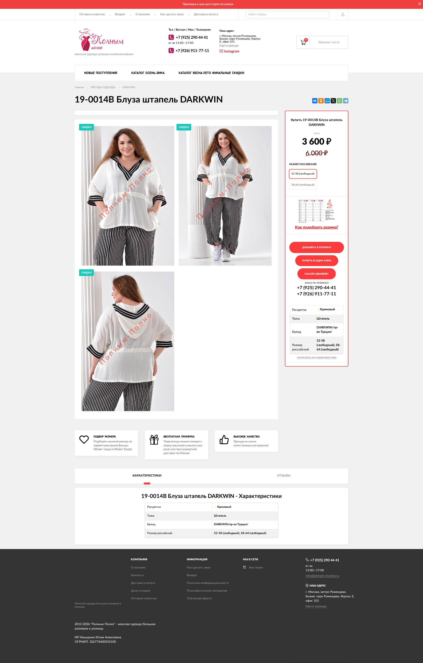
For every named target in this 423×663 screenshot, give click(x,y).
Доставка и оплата (206, 14)
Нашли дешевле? (316, 274)
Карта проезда (228, 45)
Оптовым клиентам (92, 14)
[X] (333, 100)
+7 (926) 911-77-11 (192, 51)
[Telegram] (345, 100)
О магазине (142, 14)
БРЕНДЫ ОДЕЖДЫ (103, 87)
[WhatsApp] (172, 37)
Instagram (231, 51)
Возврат (120, 14)
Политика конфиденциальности (208, 583)
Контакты (137, 575)
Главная (79, 87)
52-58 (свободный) (302, 173)
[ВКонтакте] (314, 100)
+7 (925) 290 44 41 (192, 38)
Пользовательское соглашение (207, 590)
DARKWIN (128, 87)
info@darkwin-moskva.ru (322, 575)
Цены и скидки (140, 590)
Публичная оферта (199, 598)
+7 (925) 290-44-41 (316, 288)
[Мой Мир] (327, 100)
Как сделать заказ (172, 14)
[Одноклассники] (321, 100)
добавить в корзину (316, 247)
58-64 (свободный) (302, 184)
